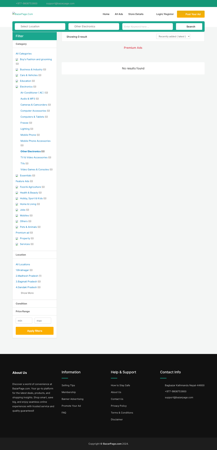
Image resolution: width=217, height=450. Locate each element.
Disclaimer (117, 419)
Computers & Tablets (34, 116)
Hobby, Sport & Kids (33, 198)
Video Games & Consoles (36, 169)
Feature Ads (24, 181)
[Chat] (149, 14)
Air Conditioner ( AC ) (34, 92)
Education (27, 80)
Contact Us (117, 398)
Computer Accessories (35, 110)
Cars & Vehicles (30, 75)
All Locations (23, 264)
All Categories (24, 53)
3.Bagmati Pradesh (28, 281)
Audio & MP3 (29, 98)
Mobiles (26, 215)
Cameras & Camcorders (35, 104)
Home (106, 14)
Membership (69, 392)
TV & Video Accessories (35, 157)
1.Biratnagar (24, 270)
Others (25, 221)
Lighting (26, 128)
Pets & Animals (30, 226)
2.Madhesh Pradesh (28, 275)
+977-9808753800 (26, 3)
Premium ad (24, 232)
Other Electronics (32, 151)
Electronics (28, 86)
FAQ (64, 412)
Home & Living (30, 204)
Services (27, 244)
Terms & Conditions (122, 412)
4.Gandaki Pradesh (28, 287)
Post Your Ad (193, 14)
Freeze (26, 122)
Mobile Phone (30, 134)
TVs (24, 163)
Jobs (24, 209)
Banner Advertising (72, 398)
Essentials (27, 175)
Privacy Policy (119, 405)
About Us (116, 392)
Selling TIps (68, 385)
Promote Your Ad (71, 405)
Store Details (135, 14)
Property (27, 238)
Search (190, 26)
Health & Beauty (31, 192)
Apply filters (34, 330)
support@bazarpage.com (60, 3)
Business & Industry (33, 69)
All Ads (119, 14)
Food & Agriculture (32, 186)
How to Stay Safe (120, 385)
